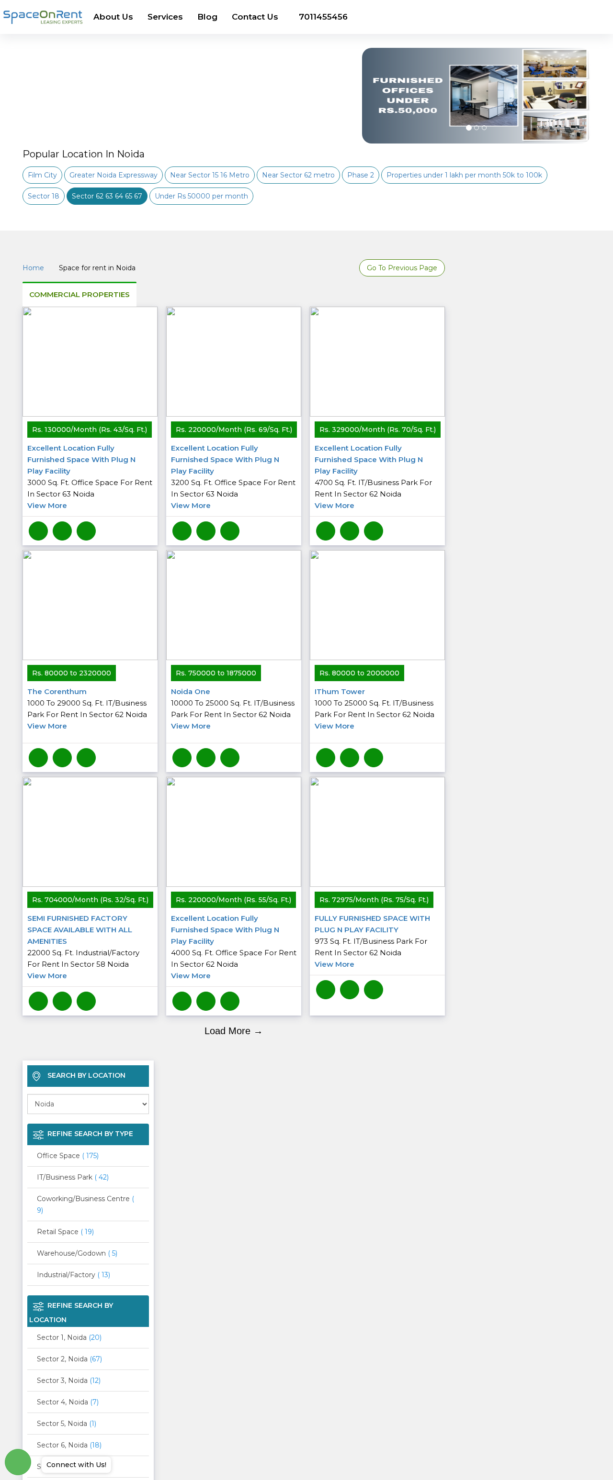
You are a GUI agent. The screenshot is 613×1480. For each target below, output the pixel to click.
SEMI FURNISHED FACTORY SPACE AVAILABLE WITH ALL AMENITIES (83, 947)
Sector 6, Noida (69, 1445)
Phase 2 (360, 175)
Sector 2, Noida (69, 1359)
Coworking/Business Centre (85, 1204)
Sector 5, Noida (66, 1423)
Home (33, 268)
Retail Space (65, 1231)
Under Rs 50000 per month (201, 196)
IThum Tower (374, 708)
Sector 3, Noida (69, 1380)
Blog (207, 17)
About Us (113, 17)
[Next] (577, 120)
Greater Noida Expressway (113, 175)
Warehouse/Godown (77, 1253)
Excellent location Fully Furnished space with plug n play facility (89, 476)
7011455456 (323, 17)
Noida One (233, 708)
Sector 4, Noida (68, 1402)
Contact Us (255, 17)
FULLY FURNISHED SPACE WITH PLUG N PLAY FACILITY (372, 941)
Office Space (68, 1155)
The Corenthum (87, 708)
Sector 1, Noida (69, 1337)
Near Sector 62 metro (298, 175)
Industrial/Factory (73, 1274)
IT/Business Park (73, 1177)
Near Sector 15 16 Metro (210, 175)
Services (165, 17)
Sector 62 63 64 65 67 (107, 196)
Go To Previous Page (402, 268)
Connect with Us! (76, 1464)
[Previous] (374, 120)
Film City (42, 175)
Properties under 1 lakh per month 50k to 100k (464, 175)
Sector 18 (43, 196)
